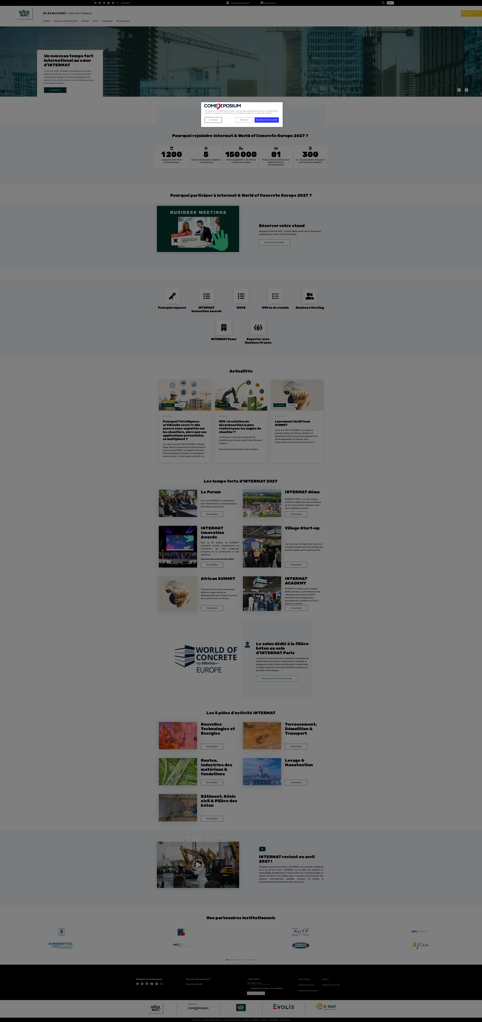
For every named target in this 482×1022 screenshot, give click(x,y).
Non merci (244, 120)
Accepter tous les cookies (267, 120)
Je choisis (213, 120)
